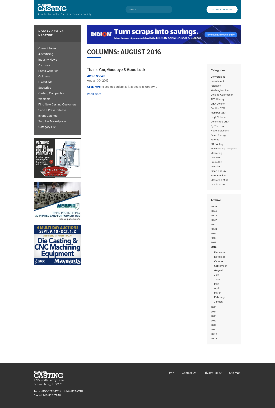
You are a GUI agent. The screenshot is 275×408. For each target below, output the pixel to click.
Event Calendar (48, 116)
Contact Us (189, 373)
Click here (94, 87)
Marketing (216, 153)
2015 (213, 307)
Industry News (47, 60)
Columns (44, 76)
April (216, 288)
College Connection (222, 94)
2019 (213, 233)
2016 (214, 247)
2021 (213, 224)
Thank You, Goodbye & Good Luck (116, 69)
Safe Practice (218, 175)
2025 (214, 206)
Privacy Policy (212, 373)
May (216, 283)
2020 (214, 229)
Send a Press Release (52, 110)
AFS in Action (218, 184)
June (217, 279)
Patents (215, 139)
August (218, 270)
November (220, 256)
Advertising (45, 54)
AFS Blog (216, 157)
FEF (171, 373)
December (220, 252)
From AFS (216, 162)
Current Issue (47, 48)
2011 (213, 325)
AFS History (217, 99)
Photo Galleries (48, 71)
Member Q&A (218, 112)
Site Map (234, 373)
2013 (213, 316)
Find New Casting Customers (57, 104)
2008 (214, 338)
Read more (94, 94)
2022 (214, 220)
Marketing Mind (219, 180)
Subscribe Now (222, 9)
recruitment (217, 81)
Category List (47, 127)
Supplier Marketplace (52, 121)
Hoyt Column (218, 117)
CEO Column (218, 103)
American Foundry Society (76, 14)
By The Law (217, 126)
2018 (213, 238)
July (216, 274)
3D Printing (217, 144)
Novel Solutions (220, 130)
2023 (214, 215)
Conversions (218, 76)
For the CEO (218, 108)
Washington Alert (220, 90)
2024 (214, 211)
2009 (214, 334)
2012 (213, 320)
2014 (213, 311)
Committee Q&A (220, 121)
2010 (213, 329)
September (220, 265)
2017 (213, 242)
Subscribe (44, 88)
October (219, 261)
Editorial (215, 166)
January (218, 301)
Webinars (44, 99)
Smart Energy (218, 135)
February (219, 297)
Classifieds (45, 82)
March (217, 292)
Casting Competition (51, 93)
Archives (44, 65)
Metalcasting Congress (224, 148)
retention (216, 85)
